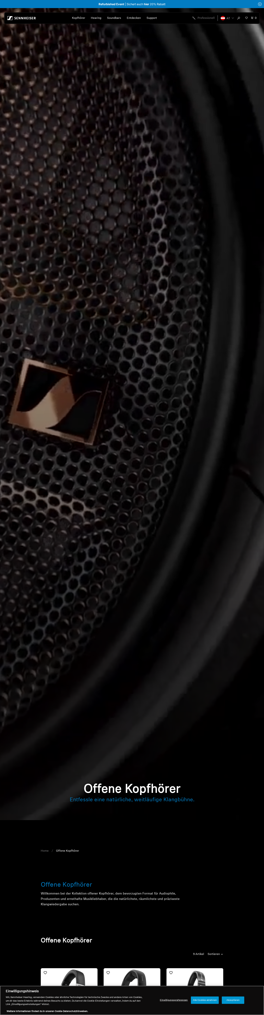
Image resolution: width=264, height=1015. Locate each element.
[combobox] (239, 18)
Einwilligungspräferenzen (174, 1000)
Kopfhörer (78, 18)
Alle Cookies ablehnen (205, 1000)
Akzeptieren (233, 1000)
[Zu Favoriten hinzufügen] (45, 972)
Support (152, 18)
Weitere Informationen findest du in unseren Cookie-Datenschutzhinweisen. (47, 1011)
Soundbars (114, 18)
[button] (227, 18)
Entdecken (134, 18)
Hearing (96, 18)
